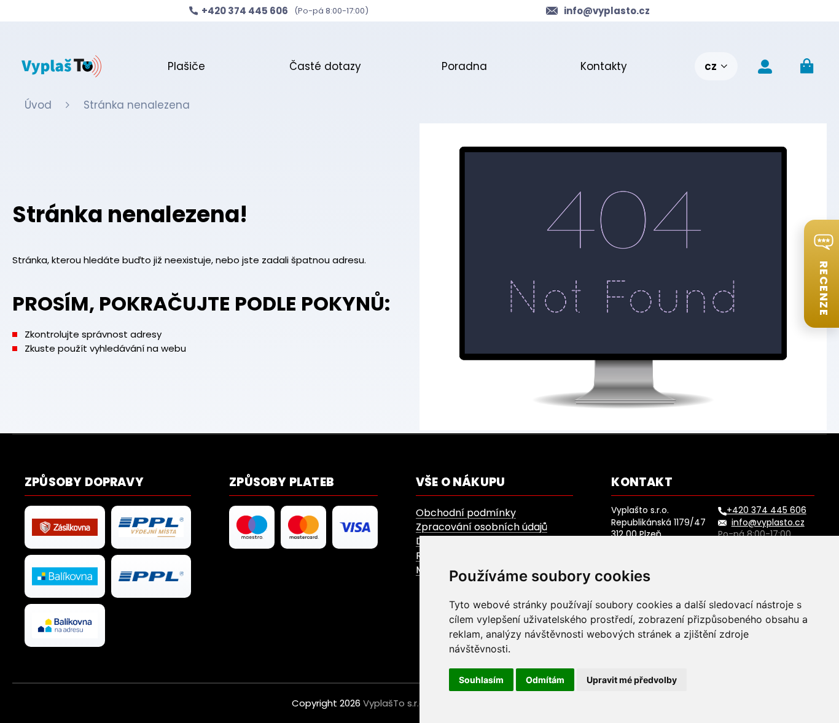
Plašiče (186, 66)
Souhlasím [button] (481, 680)
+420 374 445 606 (766, 510)
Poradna (464, 66)
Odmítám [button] (545, 680)
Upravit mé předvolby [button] (632, 680)
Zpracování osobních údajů (481, 527)
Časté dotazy (325, 66)
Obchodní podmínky (466, 513)
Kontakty (603, 66)
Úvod (38, 105)
